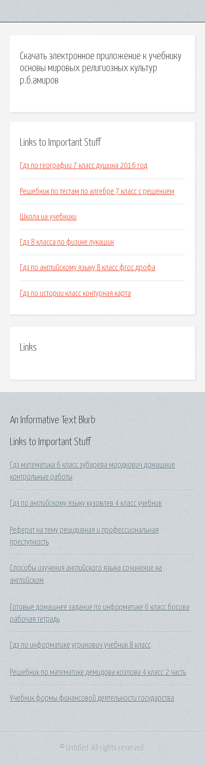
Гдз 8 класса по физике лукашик (67, 242)
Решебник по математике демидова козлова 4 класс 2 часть (98, 672)
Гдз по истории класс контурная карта (75, 293)
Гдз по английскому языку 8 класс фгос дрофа (87, 268)
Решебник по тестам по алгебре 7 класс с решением (97, 191)
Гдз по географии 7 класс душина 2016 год (83, 166)
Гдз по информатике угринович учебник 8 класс (80, 645)
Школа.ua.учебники (48, 217)
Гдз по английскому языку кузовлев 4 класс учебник (86, 503)
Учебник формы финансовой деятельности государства (92, 698)
